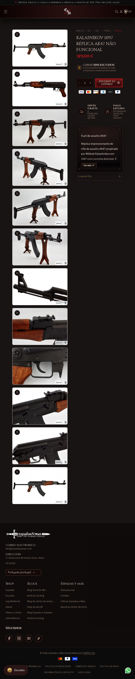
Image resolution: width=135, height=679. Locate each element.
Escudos (10, 596)
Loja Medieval (13, 601)
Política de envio (109, 666)
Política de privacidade (58, 666)
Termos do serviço (85, 666)
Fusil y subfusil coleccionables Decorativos (108, 31)
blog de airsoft (35, 607)
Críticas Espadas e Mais (73, 601)
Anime (9, 607)
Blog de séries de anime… (41, 601)
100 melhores (13, 618)
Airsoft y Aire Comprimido (89, 31)
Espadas (10, 590)
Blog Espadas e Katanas (39, 612)
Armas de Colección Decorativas (98, 31)
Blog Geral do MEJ (36, 590)
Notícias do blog (35, 596)
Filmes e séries (14, 612)
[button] (116, 11)
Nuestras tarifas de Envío (74, 607)
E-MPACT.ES (89, 653)
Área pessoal (68, 590)
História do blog (35, 618)
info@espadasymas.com (19, 549)
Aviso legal (84, 672)
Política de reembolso (28, 666)
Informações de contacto (59, 672)
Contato (65, 596)
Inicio (80, 31)
